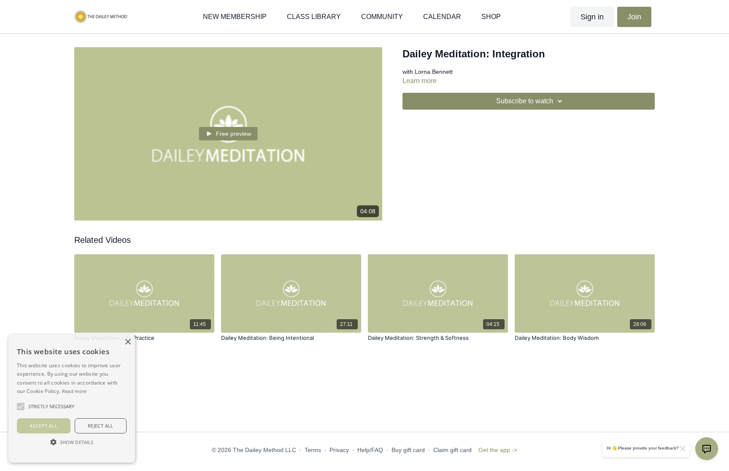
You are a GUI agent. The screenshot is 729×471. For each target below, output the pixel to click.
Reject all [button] (100, 426)
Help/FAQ (370, 450)
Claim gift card (452, 450)
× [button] (127, 342)
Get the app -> (497, 450)
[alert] (71, 399)
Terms (313, 450)
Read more (74, 391)
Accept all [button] (43, 426)
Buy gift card (408, 450)
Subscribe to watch (524, 101)
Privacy (339, 450)
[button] (72, 442)
